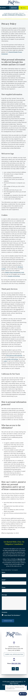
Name (3, 572)
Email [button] (15, 8)
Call (24, 8)
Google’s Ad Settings (14, 276)
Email (4, 580)
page (5, 361)
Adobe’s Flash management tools (14, 272)
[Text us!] (23, 694)
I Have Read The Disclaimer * (12, 615)
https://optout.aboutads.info (14, 355)
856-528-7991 (21, 559)
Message (4, 595)
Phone (3, 587)
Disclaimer (4, 612)
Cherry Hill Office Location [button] (14, 654)
